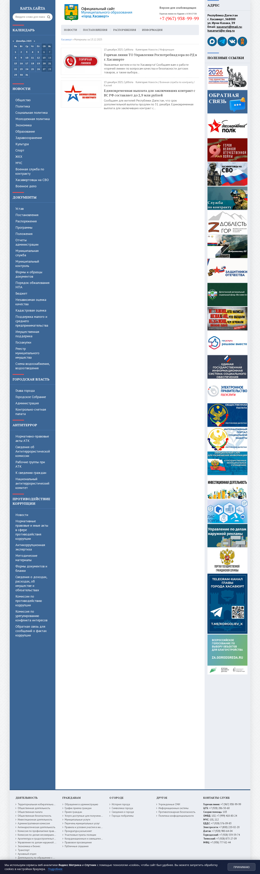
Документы (25, 197)
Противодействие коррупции (31, 501)
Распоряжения (26, 221)
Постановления (26, 215)
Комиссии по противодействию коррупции (28, 600)
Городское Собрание (30, 397)
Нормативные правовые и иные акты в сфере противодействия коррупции (31, 530)
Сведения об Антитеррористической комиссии (32, 451)
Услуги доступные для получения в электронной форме (96, 815)
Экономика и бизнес (29, 846)
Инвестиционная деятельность (35, 819)
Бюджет (21, 293)
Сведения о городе (123, 812)
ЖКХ (18, 156)
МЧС (18, 163)
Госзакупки (23, 342)
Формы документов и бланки (31, 568)
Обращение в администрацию (81, 804)
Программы (23, 227)
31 (27, 74)
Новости (21, 88)
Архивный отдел (27, 854)
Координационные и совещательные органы (90, 838)
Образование (25, 131)
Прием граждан (73, 812)
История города (121, 804)
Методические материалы (26, 557)
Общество (23, 100)
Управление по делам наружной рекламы (41, 842)
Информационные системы (174, 808)
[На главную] (108, 12)
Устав (19, 208)
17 (27, 63)
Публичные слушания (77, 846)
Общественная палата (30, 812)
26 (38, 69)
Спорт (19, 150)
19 (38, 63)
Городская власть (31, 379)
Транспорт (24, 850)
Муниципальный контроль (27, 263)
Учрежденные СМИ (169, 804)
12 (38, 57)
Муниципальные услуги (77, 819)
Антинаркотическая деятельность (36, 827)
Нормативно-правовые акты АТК (32, 438)
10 (27, 57)
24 (27, 69)
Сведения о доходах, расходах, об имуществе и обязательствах (31, 583)
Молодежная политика (32, 119)
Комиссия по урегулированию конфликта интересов (31, 615)
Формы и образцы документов (28, 274)
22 (15, 69)
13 (44, 57)
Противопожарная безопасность (177, 812)
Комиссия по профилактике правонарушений (43, 831)
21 (49, 63)
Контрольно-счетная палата (30, 411)
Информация (152, 30)
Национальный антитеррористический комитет (32, 483)
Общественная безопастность (34, 815)
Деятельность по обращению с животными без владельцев (51, 857)
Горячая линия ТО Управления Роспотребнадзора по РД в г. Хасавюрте (150, 57)
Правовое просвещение (78, 842)
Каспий (108, 85)
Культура (22, 144)
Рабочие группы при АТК (30, 464)
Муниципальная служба (27, 252)
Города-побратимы (123, 815)
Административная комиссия (34, 823)
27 (44, 69)
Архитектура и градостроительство (37, 838)
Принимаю (242, 867)
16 (21, 63)
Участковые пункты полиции (80, 834)
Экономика (23, 125)
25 (32, 69)
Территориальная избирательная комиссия (42, 804)
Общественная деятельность (34, 808)
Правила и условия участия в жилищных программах (94, 827)
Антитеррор (25, 425)
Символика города (122, 808)
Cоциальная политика (31, 112)
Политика (22, 106)
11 (32, 57)
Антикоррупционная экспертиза (30, 547)
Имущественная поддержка (27, 333)
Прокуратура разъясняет (78, 831)
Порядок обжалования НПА (32, 284)
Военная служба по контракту (29, 171)
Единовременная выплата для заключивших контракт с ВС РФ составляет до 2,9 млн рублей (149, 92)
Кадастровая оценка (30, 310)
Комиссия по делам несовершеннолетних (41, 834)
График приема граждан (78, 808)
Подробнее (55, 869)
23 (21, 69)
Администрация (27, 403)
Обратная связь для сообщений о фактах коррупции (31, 630)
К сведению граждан (30, 472)
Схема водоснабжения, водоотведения (32, 365)
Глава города (25, 390)
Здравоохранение (28, 137)
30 (21, 74)
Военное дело (26, 186)
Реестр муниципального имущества (27, 353)
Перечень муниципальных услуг (82, 823)
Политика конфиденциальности (176, 815)
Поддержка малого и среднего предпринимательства (31, 321)
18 (32, 63)
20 (44, 63)
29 (15, 74)
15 (15, 63)
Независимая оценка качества (30, 301)
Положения (24, 234)
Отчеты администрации (26, 242)
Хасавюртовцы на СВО (32, 180)
